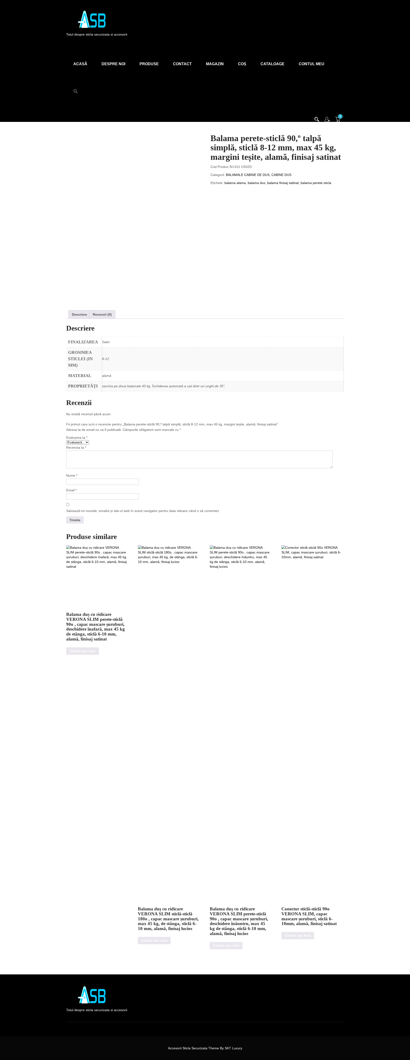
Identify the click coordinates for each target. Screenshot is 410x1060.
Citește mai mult (83, 651)
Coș (242, 64)
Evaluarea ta (76, 437)
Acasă (80, 64)
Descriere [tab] (79, 314)
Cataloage (272, 64)
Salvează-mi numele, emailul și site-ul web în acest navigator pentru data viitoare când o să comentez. (143, 511)
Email (71, 490)
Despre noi (113, 64)
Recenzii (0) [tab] (102, 314)
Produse (149, 64)
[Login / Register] (327, 119)
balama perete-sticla (316, 183)
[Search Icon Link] (75, 89)
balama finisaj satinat (283, 183)
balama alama (235, 183)
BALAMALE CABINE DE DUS (248, 175)
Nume (71, 475)
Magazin (215, 64)
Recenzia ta (76, 447)
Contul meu (311, 64)
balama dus (256, 183)
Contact (182, 64)
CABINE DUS (281, 175)
